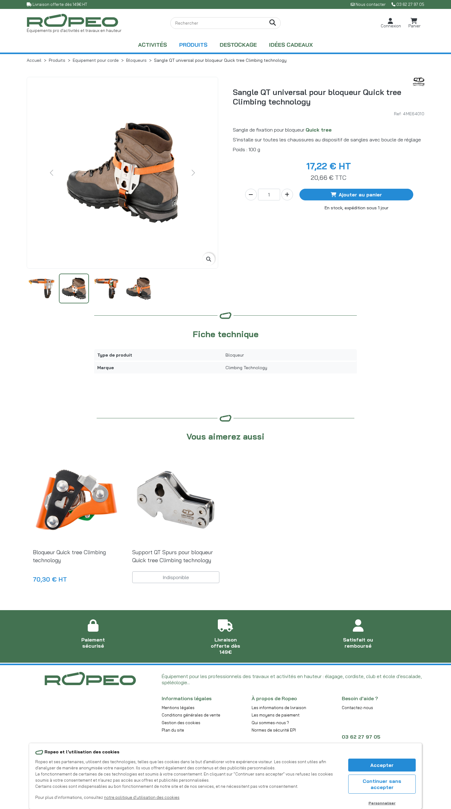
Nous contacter (371, 4)
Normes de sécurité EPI (274, 730)
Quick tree (319, 130)
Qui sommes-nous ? (270, 722)
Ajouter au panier (360, 194)
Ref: (398, 113)
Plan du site (173, 730)
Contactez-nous (357, 707)
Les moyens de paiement (275, 714)
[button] (391, 23)
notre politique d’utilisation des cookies (141, 797)
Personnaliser (381, 803)
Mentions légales (178, 707)
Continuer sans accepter (382, 784)
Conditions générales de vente (191, 714)
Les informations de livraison (279, 707)
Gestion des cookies (181, 722)
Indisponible (176, 577)
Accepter (382, 765)
